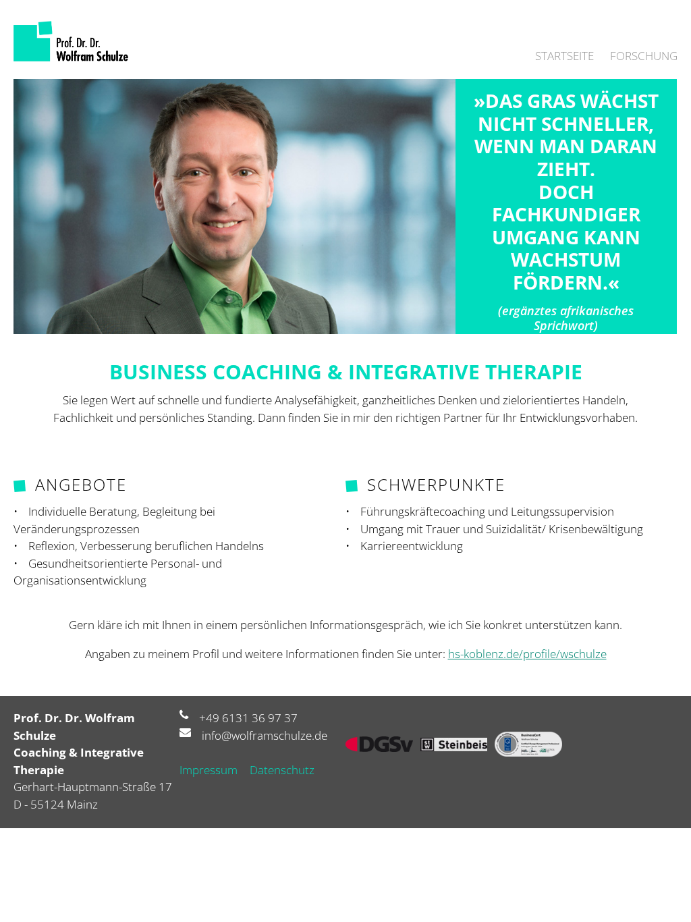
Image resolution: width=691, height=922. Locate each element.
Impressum (208, 770)
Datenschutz (282, 770)
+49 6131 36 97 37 (248, 718)
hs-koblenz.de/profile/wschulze (527, 653)
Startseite (564, 55)
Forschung (644, 55)
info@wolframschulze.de (264, 735)
